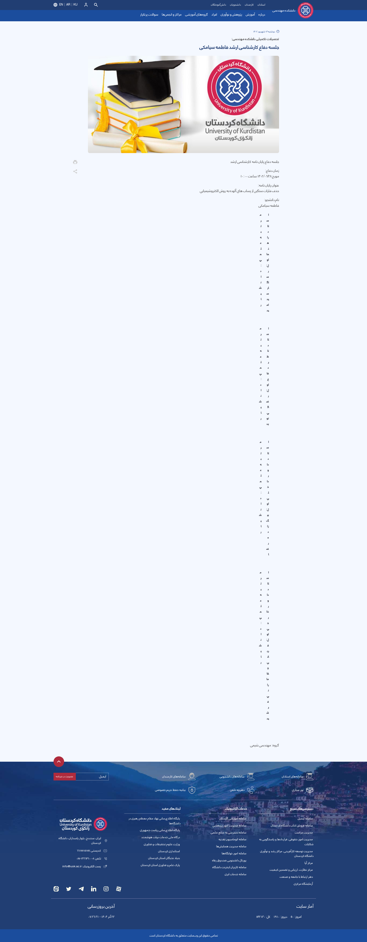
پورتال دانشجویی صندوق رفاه (229, 860)
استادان (261, 5)
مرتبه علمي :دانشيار (260, 259)
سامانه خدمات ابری (235, 874)
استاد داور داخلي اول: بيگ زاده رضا (267, 498)
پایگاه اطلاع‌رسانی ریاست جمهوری (160, 830)
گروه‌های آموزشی (196, 14)
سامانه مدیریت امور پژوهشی (229, 825)
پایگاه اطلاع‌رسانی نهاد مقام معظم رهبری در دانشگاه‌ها (154, 821)
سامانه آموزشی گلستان (232, 818)
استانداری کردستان (169, 851)
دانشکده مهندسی (283, 10)
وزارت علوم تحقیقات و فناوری (162, 844)
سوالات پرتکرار (149, 14)
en (61, 4)
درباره (261, 14)
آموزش (250, 14)
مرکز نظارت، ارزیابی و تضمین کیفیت (291, 869)
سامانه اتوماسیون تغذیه (232, 839)
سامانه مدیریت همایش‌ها (231, 846)
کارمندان (249, 5)
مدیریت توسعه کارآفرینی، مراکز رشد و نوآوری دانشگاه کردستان (286, 854)
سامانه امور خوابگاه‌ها (234, 853)
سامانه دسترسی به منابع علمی (228, 832)
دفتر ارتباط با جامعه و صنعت (296, 877)
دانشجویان (235, 5)
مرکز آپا (309, 863)
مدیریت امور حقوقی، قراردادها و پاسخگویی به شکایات (286, 842)
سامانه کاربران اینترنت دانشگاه (229, 867)
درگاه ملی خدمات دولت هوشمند (160, 837)
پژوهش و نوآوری (231, 14)
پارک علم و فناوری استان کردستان (160, 865)
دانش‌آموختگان (218, 5)
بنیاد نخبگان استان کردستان (164, 858)
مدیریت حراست (304, 832)
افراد (214, 14)
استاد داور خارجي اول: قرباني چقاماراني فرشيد (268, 645)
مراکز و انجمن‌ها (172, 14)
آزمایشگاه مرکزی (303, 884)
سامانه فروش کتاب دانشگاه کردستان (292, 825)
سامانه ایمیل (305, 818)
